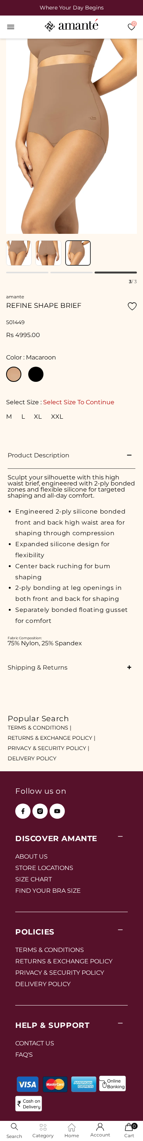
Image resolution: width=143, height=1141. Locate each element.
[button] (10, 27)
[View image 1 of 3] (19, 253)
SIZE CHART (33, 879)
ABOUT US (31, 856)
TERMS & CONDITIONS (49, 949)
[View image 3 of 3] (78, 253)
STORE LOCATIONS (44, 868)
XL (38, 416)
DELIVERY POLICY (32, 758)
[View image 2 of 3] (48, 253)
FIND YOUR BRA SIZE (48, 890)
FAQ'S (24, 1054)
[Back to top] (124, 1124)
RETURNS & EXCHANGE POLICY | (51, 737)
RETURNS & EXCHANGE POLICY (63, 961)
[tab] (27, 272)
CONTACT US (34, 1043)
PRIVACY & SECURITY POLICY (59, 972)
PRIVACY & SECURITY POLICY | (48, 748)
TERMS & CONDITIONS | (39, 727)
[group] (71, 7)
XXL (57, 416)
